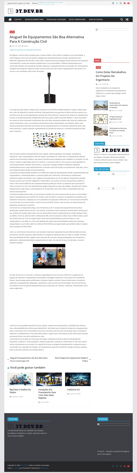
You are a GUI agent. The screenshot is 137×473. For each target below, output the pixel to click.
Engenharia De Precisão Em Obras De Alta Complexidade (51, 4)
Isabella (26, 46)
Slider (12, 32)
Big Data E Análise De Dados (20, 391)
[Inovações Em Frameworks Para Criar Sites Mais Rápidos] (49, 374)
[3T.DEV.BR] (10, 19)
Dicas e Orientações (77, 19)
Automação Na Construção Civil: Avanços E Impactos (118, 105)
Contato (18, 19)
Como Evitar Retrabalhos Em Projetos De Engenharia (111, 75)
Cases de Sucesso (96, 19)
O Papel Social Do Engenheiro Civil (115, 118)
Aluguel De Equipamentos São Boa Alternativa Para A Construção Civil (29, 359)
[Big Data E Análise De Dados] (20, 374)
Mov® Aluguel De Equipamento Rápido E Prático (71, 359)
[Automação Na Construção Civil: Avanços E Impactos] (101, 107)
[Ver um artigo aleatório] (127, 19)
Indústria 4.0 (73, 389)
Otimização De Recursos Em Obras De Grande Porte (118, 130)
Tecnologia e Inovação (56, 19)
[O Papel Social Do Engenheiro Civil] (101, 119)
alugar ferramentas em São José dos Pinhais (25, 50)
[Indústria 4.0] (78, 374)
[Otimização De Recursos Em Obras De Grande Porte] (101, 132)
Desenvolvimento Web (34, 19)
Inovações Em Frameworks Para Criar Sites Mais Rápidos (47, 393)
